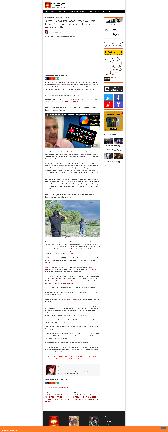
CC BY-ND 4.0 (78, 356)
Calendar (96, 11)
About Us (107, 416)
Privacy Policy (108, 419)
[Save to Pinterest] (50, 78)
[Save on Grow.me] (60, 78)
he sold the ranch (89, 319)
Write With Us (108, 424)
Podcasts (82, 11)
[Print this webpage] (56, 78)
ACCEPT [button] (164, 428)
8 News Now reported (66, 283)
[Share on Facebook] (46, 78)
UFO (67, 387)
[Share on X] (48, 78)
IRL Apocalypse (48, 17)
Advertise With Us (108, 421)
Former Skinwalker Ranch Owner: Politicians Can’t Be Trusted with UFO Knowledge (85, 397)
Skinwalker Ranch (60, 17)
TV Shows (66, 17)
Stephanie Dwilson (57, 356)
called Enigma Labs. (68, 253)
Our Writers (103, 11)
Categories (51, 11)
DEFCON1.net (115, 78)
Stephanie (64, 367)
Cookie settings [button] (157, 428)
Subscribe (110, 11)
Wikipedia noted (50, 262)
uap (64, 387)
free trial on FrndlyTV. (72, 101)
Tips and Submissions (109, 423)
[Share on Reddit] (52, 78)
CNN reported (74, 248)
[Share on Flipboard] (54, 78)
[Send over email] (58, 78)
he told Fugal (71, 299)
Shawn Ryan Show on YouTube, (73, 306)
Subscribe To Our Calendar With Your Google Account (113, 44)
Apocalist (89, 11)
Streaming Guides (73, 11)
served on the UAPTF (56, 290)
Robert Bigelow (68, 82)
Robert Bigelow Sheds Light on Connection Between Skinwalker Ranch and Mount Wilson (58, 398)
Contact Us (107, 418)
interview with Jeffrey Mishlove (60, 152)
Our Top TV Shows (61, 11)
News (53, 17)
